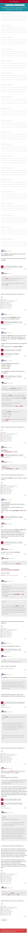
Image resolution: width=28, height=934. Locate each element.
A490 (16, 346)
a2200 (6, 254)
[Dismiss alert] (15, 931)
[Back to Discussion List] (1, 1)
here (4, 260)
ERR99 (5, 601)
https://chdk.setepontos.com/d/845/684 (10, 569)
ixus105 (8, 363)
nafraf (5, 277)
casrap (5, 393)
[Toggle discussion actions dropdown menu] (26, 1)
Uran (22, 510)
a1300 (2, 450)
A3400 (11, 478)
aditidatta (6, 562)
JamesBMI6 (15, 510)
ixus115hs (17, 552)
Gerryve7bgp (8, 451)
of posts (14, 1)
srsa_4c (5, 816)
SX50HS (16, 529)
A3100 (9, 335)
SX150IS (11, 771)
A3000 (20, 346)
